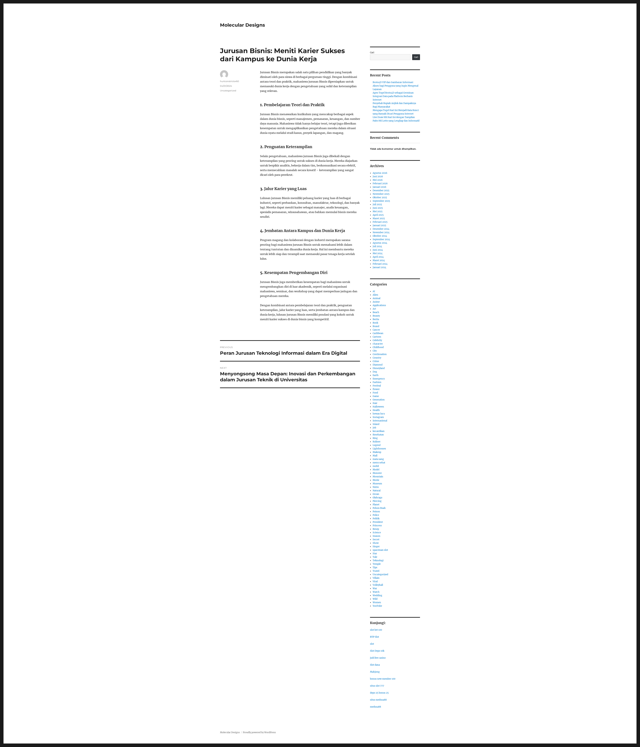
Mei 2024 (377, 253)
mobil (376, 466)
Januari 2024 (379, 267)
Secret (376, 539)
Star (375, 553)
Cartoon (377, 336)
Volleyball (378, 585)
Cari (372, 52)
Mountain (378, 476)
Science (377, 532)
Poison (376, 511)
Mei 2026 (378, 180)
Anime (376, 301)
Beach (376, 312)
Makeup (377, 452)
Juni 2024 (378, 250)
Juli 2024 (377, 246)
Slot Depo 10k (377, 650)
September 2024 (381, 239)
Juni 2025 (378, 208)
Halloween (378, 406)
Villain (376, 578)
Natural (376, 490)
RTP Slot (374, 636)
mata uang (378, 459)
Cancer (376, 329)
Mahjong (375, 671)
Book (375, 322)
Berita (376, 319)
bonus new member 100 (382, 678)
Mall (375, 455)
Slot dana (375, 664)
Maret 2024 (379, 260)
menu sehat (379, 462)
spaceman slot (380, 550)
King (375, 438)
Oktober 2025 (380, 197)
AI (374, 291)
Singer (376, 546)
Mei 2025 (377, 211)
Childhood (378, 347)
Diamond (377, 364)
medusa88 (375, 706)
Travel (376, 571)
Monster (377, 473)
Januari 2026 (379, 187)
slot (372, 643)
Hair (375, 403)
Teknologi (378, 560)
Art (374, 308)
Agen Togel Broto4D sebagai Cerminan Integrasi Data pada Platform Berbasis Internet (393, 96)
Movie (376, 480)
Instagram (378, 417)
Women (377, 602)
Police (376, 515)
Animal (376, 298)
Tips (375, 567)
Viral (375, 581)
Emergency (379, 378)
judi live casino (378, 657)
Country (377, 357)
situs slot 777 (377, 685)
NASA (376, 487)
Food (375, 392)
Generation (379, 399)
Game (376, 396)
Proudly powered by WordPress (259, 732)
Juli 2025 (377, 204)
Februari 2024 (380, 263)
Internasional (380, 420)
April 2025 (378, 215)
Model (376, 469)
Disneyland (379, 368)
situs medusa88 (378, 699)
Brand (376, 326)
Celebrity (377, 340)
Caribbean (378, 333)
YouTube (377, 606)
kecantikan (378, 431)
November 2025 (381, 194)
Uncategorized (228, 90)
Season (376, 536)
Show (376, 543)
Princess (377, 525)
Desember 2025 (381, 190)
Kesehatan (378, 434)
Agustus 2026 (380, 173)
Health (376, 410)
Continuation (380, 354)
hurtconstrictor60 (229, 81)
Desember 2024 (381, 229)
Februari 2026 (380, 183)
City (375, 350)
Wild (375, 599)
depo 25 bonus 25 (379, 692)
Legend (376, 445)
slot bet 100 (376, 629)
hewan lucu (379, 413)
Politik (376, 518)
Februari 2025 (380, 222)
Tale (375, 557)
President (378, 522)
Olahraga (377, 497)
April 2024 (378, 256)
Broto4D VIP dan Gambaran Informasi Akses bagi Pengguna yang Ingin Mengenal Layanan (395, 86)
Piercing (377, 501)
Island (376, 424)
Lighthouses (379, 448)
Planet (376, 504)
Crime (376, 361)
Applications (379, 305)
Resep (376, 529)
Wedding (377, 595)
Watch (376, 592)
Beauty (376, 315)
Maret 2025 (379, 218)
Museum (377, 483)
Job (374, 427)
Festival (377, 385)
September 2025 (381, 201)
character (378, 343)
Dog (375, 371)
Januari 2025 (379, 225)
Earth (375, 375)
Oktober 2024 (380, 236)
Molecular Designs (242, 25)
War (375, 588)
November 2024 (381, 232)
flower (376, 389)
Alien (375, 294)
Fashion (377, 382)
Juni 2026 (378, 176)
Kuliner (376, 441)
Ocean (376, 494)
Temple (377, 564)
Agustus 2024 (380, 243)
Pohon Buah (379, 508)
